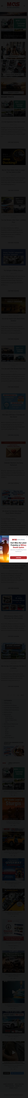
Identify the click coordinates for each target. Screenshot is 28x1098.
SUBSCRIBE (18, 557)
